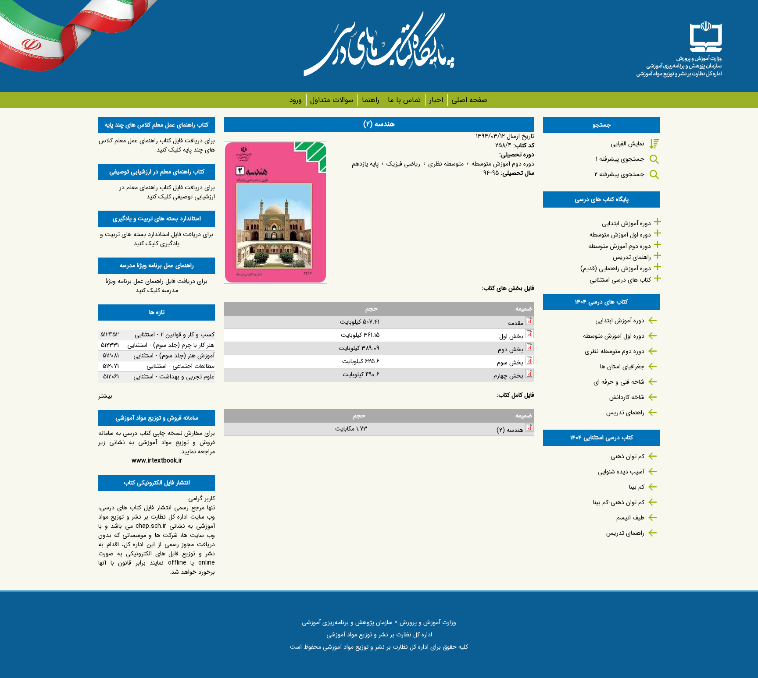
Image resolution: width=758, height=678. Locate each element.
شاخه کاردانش (626, 397)
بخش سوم (510, 362)
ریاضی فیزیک (403, 164)
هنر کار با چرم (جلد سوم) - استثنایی (171, 345)
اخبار (436, 100)
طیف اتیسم (630, 518)
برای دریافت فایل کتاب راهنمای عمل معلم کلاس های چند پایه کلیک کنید (157, 145)
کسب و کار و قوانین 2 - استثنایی (175, 334)
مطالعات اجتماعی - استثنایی (181, 366)
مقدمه (515, 323)
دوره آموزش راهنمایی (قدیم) (615, 268)
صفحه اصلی (469, 100)
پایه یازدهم (365, 164)
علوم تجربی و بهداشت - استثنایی (174, 376)
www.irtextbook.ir (157, 461)
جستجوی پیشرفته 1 (620, 159)
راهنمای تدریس (632, 257)
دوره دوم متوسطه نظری (614, 351)
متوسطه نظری (446, 164)
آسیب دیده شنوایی (621, 472)
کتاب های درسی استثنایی (620, 280)
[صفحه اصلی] (679, 46)
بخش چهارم (508, 376)
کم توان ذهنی (627, 456)
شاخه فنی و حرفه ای (619, 382)
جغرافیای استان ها (622, 366)
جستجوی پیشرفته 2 (619, 174)
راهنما (370, 100)
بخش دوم (510, 349)
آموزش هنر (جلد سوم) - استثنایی (174, 355)
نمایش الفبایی (627, 143)
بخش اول (511, 336)
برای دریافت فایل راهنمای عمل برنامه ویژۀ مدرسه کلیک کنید (156, 285)
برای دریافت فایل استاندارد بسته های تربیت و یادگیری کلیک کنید (156, 239)
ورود (295, 100)
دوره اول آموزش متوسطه (620, 235)
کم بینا (636, 487)
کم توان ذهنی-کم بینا (618, 502)
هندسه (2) (510, 430)
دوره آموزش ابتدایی (626, 223)
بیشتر (105, 396)
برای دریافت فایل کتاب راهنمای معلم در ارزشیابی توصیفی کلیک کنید (167, 192)
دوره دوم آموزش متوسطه (503, 164)
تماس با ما (404, 100)
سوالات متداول (331, 100)
